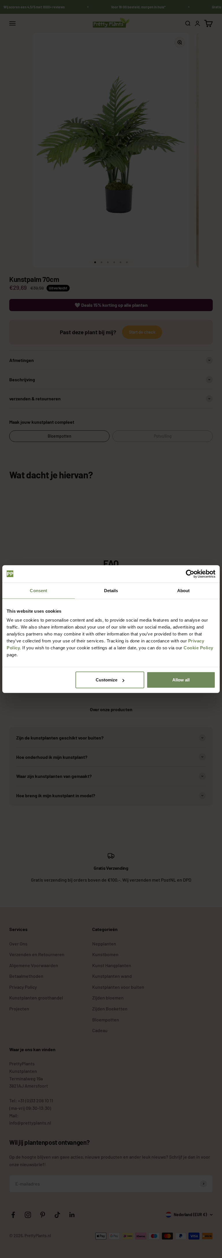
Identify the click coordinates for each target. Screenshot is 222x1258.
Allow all (181, 679)
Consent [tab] (38, 590)
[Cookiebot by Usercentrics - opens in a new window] (190, 573)
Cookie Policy (198, 647)
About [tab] (183, 590)
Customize (106, 679)
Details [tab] (111, 590)
